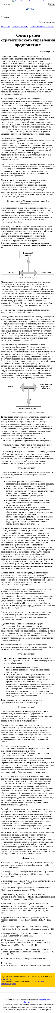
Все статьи (5, 26)
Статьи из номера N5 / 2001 (42, 26)
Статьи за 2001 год (20, 26)
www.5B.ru (6, 979)
